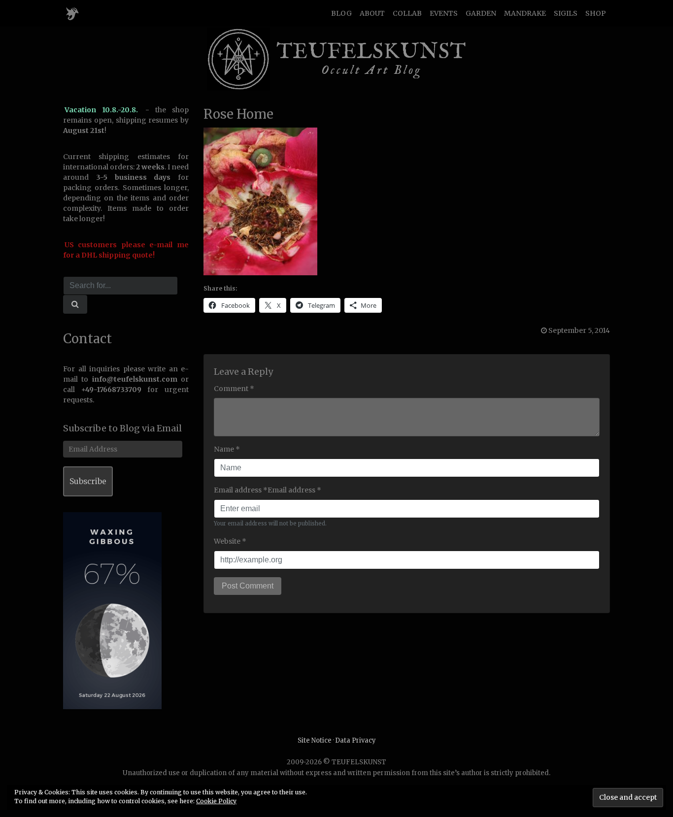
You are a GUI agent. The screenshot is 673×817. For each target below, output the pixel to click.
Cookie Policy (216, 801)
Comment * (234, 388)
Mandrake (525, 13)
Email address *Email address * (267, 490)
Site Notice (315, 740)
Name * (227, 449)
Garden (481, 13)
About (372, 13)
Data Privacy (355, 740)
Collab (407, 13)
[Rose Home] (260, 200)
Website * (230, 541)
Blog (341, 13)
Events (444, 13)
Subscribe (87, 481)
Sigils (565, 13)
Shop (595, 13)
